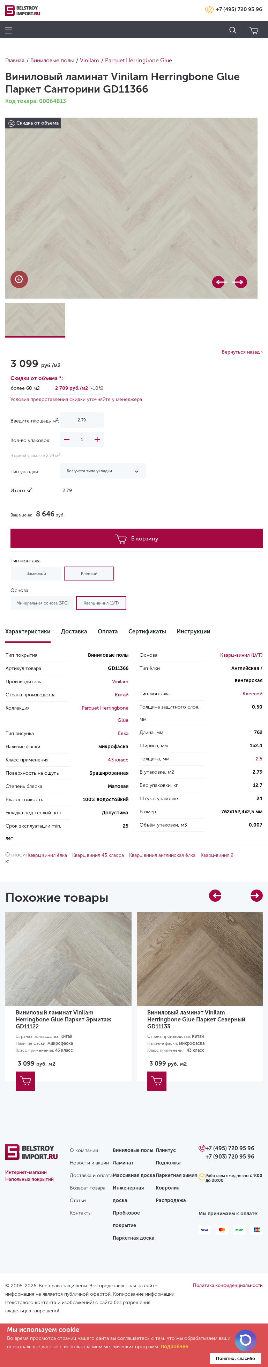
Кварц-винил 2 (217, 855)
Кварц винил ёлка (47, 855)
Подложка (168, 1163)
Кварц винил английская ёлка (162, 855)
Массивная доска (134, 1175)
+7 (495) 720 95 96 (239, 9)
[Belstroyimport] (31, 1156)
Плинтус (166, 1150)
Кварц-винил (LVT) (101, 603)
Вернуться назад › (242, 352)
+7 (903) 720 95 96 (230, 1156)
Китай (121, 695)
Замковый (36, 573)
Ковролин (168, 1188)
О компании (84, 1150)
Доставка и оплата (91, 1175)
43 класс (118, 760)
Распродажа (171, 1200)
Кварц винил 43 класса (98, 855)
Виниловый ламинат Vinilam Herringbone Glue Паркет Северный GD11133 (196, 1019)
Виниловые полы (133, 1150)
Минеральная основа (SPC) (42, 603)
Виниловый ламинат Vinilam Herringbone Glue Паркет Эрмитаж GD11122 (63, 1019)
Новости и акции (89, 1163)
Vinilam (120, 682)
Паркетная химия (176, 1175)
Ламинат (123, 1163)
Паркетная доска (134, 1238)
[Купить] (25, 1081)
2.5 (259, 759)
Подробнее (174, 1347)
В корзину (144, 538)
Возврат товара (87, 1188)
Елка (123, 733)
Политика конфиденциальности (228, 1285)
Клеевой (89, 573)
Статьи (78, 1200)
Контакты (80, 1213)
